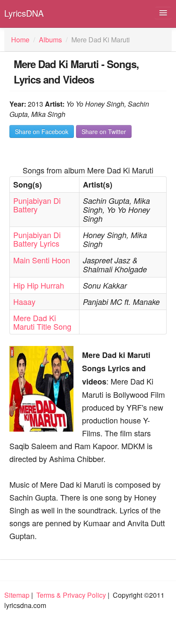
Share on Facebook (41, 131)
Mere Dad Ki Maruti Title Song (42, 322)
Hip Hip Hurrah (38, 285)
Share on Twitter (104, 131)
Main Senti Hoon (41, 259)
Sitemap (16, 595)
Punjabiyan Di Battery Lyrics (37, 239)
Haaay (24, 301)
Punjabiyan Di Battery (37, 205)
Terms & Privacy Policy (71, 595)
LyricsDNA (24, 13)
